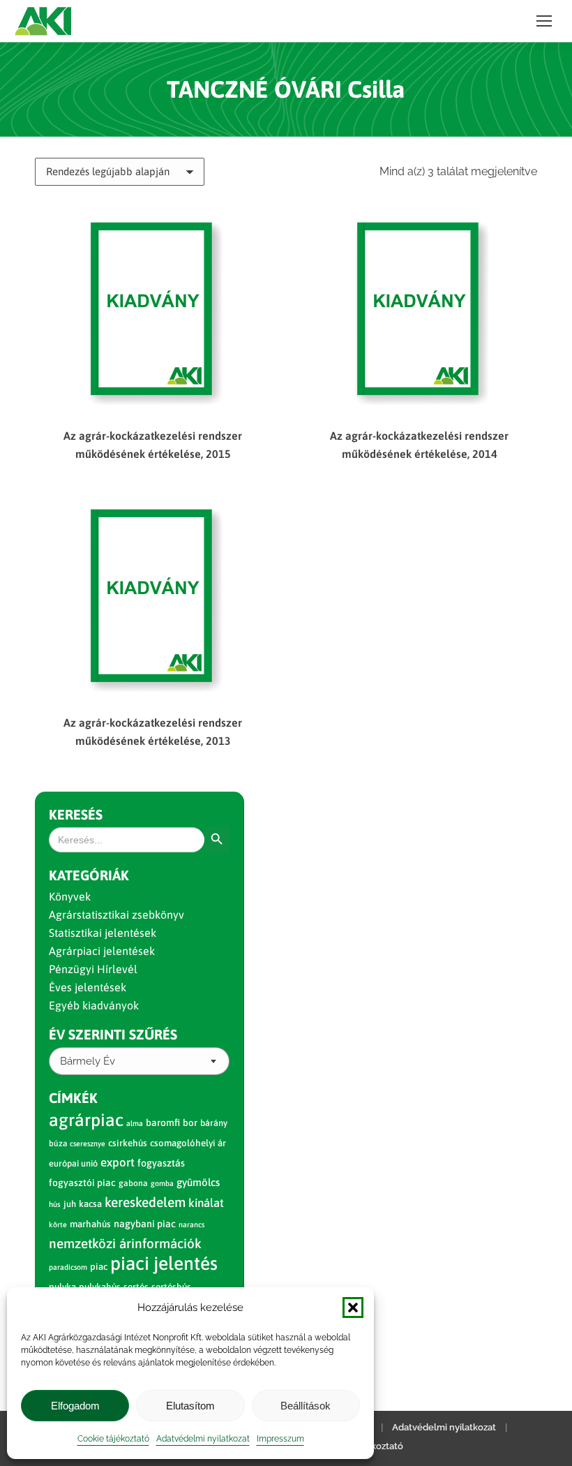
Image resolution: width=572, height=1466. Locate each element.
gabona (133, 1183)
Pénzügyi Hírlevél (93, 969)
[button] (353, 1308)
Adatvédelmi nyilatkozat (203, 1439)
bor (190, 1122)
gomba (162, 1183)
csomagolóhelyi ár (188, 1143)
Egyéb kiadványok (94, 1005)
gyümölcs (198, 1182)
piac (98, 1266)
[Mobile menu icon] (544, 21)
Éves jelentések (87, 987)
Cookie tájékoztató (113, 1439)
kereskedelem (145, 1202)
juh (69, 1204)
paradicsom (68, 1267)
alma (134, 1123)
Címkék (73, 1098)
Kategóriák (89, 875)
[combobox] (139, 1061)
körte (58, 1224)
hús (55, 1204)
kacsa (90, 1204)
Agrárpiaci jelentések (102, 951)
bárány (213, 1123)
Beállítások (305, 1406)
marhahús (90, 1224)
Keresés (76, 814)
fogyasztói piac (82, 1182)
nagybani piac (145, 1223)
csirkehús (127, 1143)
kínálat (206, 1203)
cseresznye (87, 1143)
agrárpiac (86, 1120)
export (117, 1162)
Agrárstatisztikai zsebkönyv (116, 914)
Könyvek (70, 896)
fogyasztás (161, 1163)
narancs (191, 1224)
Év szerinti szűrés (113, 1034)
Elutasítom (190, 1406)
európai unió (73, 1163)
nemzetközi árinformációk (125, 1243)
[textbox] (87, 1061)
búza (58, 1143)
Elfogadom (75, 1406)
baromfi (163, 1122)
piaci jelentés (164, 1263)
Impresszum (280, 1439)
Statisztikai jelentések (102, 932)
